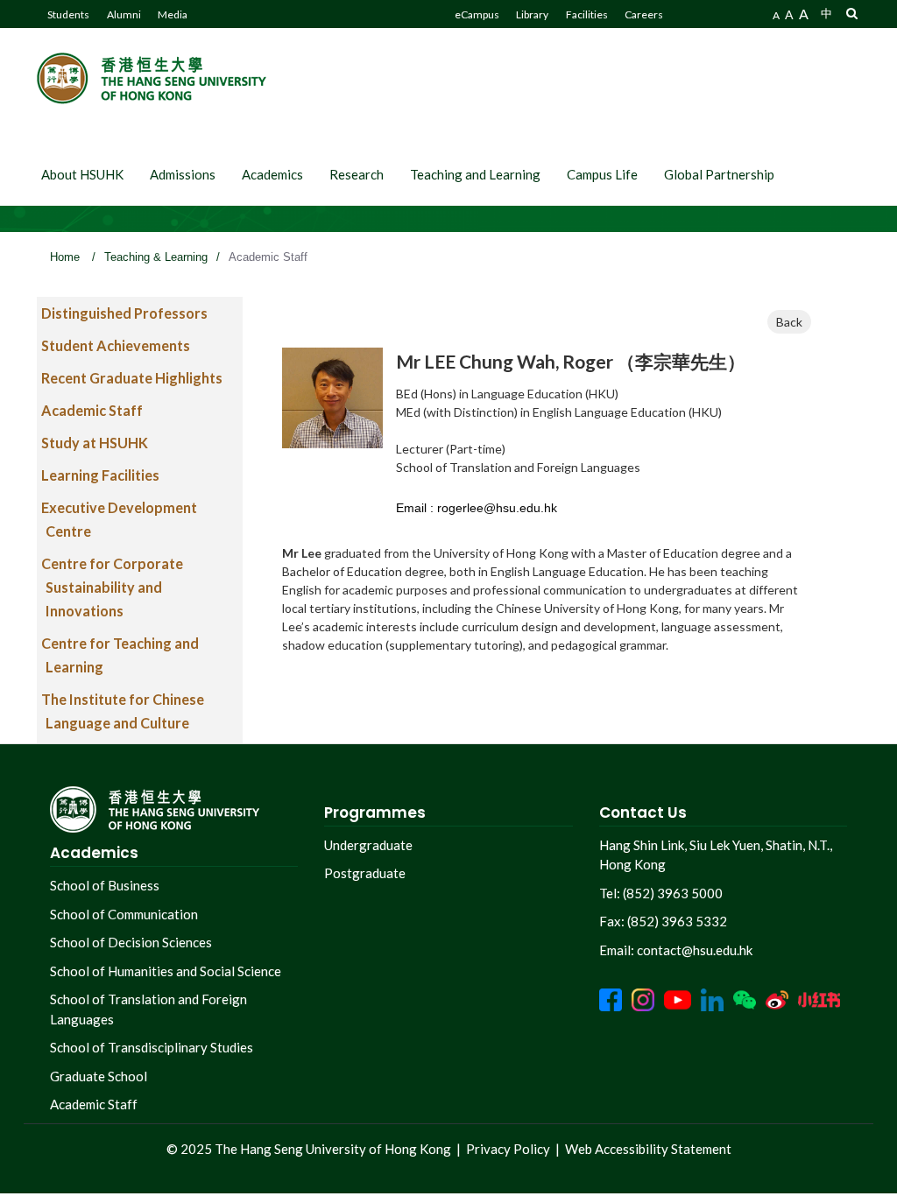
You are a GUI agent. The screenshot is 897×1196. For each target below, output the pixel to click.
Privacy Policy (508, 1149)
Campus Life (602, 174)
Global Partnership (719, 174)
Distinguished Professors (124, 313)
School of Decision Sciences (131, 942)
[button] (852, 12)
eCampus (477, 14)
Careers (644, 14)
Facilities (587, 14)
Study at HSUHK (94, 442)
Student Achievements (115, 345)
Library (532, 14)
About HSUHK (82, 174)
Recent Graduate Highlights (131, 377)
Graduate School (98, 1076)
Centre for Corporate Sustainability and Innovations (112, 587)
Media (172, 14)
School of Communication (124, 914)
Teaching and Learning (475, 174)
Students (68, 14)
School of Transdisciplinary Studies (151, 1047)
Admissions (182, 174)
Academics (272, 174)
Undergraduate (368, 845)
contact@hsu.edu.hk (694, 950)
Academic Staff (92, 410)
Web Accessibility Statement (648, 1149)
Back (789, 321)
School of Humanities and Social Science (165, 971)
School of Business (104, 885)
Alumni (124, 14)
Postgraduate (365, 873)
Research (356, 174)
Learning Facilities (100, 475)
